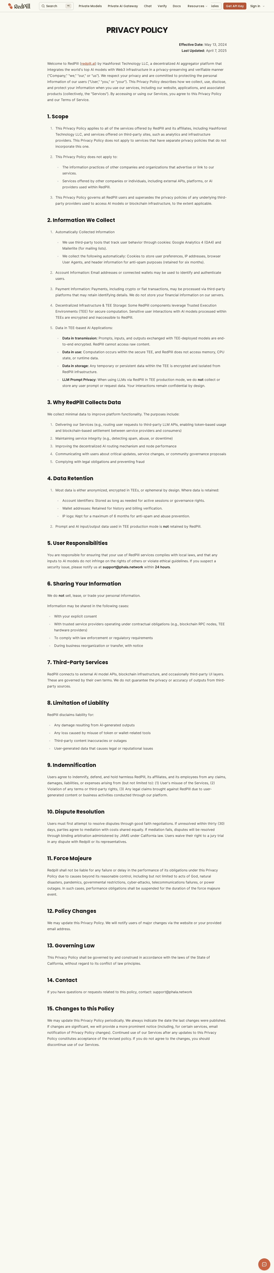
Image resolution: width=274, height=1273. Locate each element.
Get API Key (235, 6)
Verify (162, 6)
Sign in (255, 6)
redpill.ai (88, 63)
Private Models (90, 6)
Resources (196, 6)
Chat (148, 6)
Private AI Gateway (123, 6)
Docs (177, 6)
